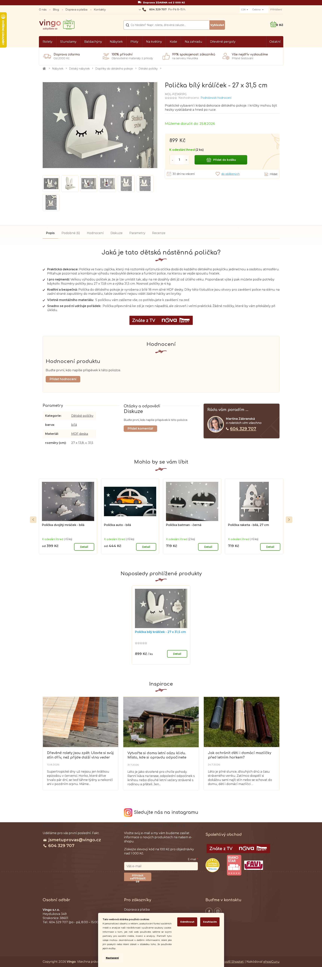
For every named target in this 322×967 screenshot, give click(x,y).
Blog (56, 9)
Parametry (137, 233)
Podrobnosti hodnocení (216, 97)
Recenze (158, 233)
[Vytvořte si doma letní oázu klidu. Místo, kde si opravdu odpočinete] (161, 722)
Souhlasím (210, 921)
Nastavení (112, 957)
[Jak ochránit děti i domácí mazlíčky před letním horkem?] (241, 721)
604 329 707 (243, 428)
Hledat (217, 25)
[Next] (289, 519)
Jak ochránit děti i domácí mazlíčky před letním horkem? (239, 755)
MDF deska (79, 434)
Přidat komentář (140, 428)
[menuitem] (47, 41)
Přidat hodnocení (63, 379)
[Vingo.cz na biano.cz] (234, 865)
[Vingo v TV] (238, 848)
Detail (84, 547)
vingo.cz (209, 911)
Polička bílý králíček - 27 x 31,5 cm (160, 632)
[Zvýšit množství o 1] (186, 159)
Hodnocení (95, 233)
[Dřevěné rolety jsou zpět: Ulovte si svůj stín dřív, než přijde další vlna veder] (80, 721)
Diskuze (117, 233)
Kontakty (100, 9)
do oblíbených (230, 174)
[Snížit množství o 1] (172, 159)
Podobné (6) (70, 233)
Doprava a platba (76, 9)
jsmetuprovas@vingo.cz (74, 839)
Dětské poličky (82, 416)
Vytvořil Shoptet (231, 961)
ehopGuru (271, 961)
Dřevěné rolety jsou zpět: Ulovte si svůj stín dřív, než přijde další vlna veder (80, 755)
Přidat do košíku (224, 159)
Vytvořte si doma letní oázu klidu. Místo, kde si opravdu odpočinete (156, 755)
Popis (50, 233)
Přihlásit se (139, 879)
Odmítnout (187, 921)
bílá (74, 425)
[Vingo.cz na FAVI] (253, 865)
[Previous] (33, 519)
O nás (42, 9)
